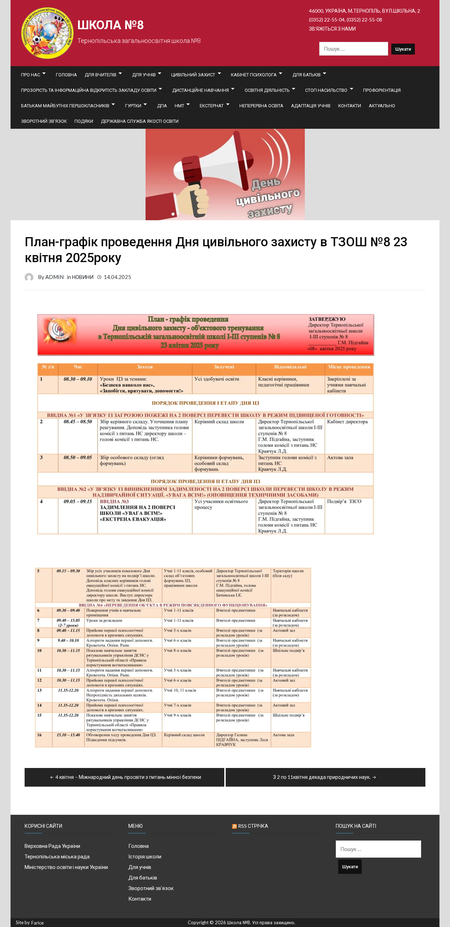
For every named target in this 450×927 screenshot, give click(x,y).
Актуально (382, 105)
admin (54, 277)
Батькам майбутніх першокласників (65, 105)
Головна (66, 74)
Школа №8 (110, 25)
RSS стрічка (253, 826)
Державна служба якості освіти (140, 121)
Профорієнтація (382, 90)
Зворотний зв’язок (44, 121)
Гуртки (133, 105)
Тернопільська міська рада (57, 856)
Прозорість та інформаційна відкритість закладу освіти (88, 90)
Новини (83, 277)
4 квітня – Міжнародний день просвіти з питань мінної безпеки (128, 777)
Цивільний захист (193, 74)
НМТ (179, 105)
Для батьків (306, 74)
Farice (37, 923)
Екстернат (212, 105)
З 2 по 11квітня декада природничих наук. (322, 777)
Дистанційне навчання (200, 90)
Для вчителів (100, 74)
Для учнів (144, 74)
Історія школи (144, 856)
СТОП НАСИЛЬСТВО (326, 90)
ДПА (162, 105)
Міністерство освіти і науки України (66, 867)
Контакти (349, 105)
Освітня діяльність (267, 90)
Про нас (30, 74)
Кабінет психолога (254, 74)
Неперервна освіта (261, 105)
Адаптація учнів (310, 105)
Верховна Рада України (52, 846)
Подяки (84, 121)
